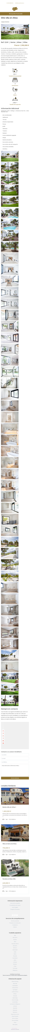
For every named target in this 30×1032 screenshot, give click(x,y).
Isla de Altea (15, 1002)
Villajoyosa (15, 970)
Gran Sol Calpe (15, 1000)
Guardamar (15, 958)
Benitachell (15, 949)
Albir (15, 935)
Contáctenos (15, 925)
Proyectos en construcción (15, 923)
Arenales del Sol (15, 943)
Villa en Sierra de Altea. (10, 844)
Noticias (15, 927)
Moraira (15, 964)
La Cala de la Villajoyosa (15, 1004)
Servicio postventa (15, 920)
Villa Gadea (15, 1024)
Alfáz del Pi (15, 937)
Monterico (15, 1012)
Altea (19, 42)
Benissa (15, 947)
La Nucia (15, 962)
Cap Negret (15, 989)
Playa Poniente (15, 1016)
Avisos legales (15, 907)
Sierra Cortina (15, 1018)
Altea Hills (15, 983)
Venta (12, 42)
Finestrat (15, 956)
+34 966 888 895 (9, 3)
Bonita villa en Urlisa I (9, 807)
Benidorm (15, 945)
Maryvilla (15, 1008)
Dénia (15, 954)
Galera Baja (15, 997)
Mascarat (15, 1010)
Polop (15, 966)
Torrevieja (15, 968)
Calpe (15, 951)
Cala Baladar (15, 985)
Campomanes (15, 987)
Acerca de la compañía (15, 903)
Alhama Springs (15, 981)
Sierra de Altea (15, 1020)
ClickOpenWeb (14, 1028)
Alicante (15, 939)
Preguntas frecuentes (15, 909)
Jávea (15, 960)
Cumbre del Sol (15, 991)
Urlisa (15, 1022)
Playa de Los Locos (15, 1014)
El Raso (15, 993)
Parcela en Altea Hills (9, 879)
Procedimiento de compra (15, 905)
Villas (25, 42)
